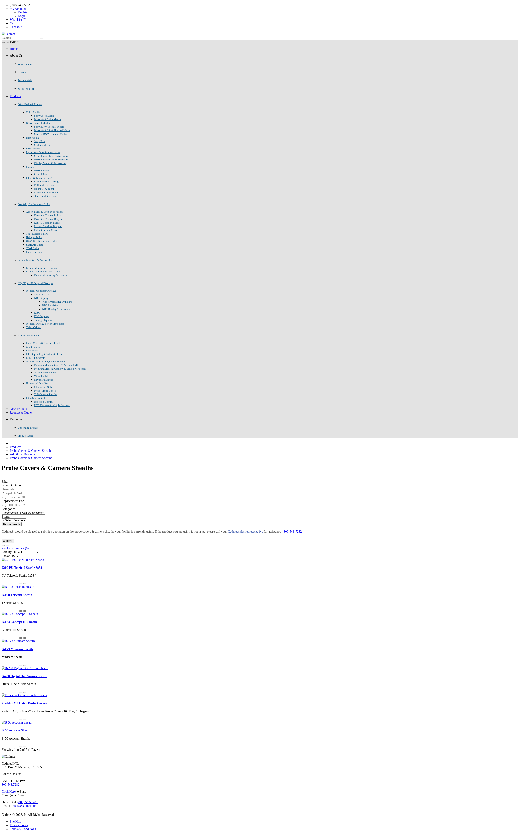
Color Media (33, 112)
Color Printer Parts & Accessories (52, 155)
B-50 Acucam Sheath (16, 730)
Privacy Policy (19, 825)
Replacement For (13, 501)
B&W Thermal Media (38, 123)
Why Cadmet (25, 63)
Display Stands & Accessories (50, 163)
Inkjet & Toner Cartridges (40, 177)
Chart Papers (33, 346)
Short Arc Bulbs (34, 244)
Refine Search (11, 524)
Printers (30, 166)
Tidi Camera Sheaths (45, 394)
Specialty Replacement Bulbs (34, 204)
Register (23, 12)
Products (15, 96)
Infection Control (35, 398)
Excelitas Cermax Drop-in (48, 219)
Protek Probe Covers (45, 390)
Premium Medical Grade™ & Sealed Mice (57, 365)
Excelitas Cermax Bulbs (47, 215)
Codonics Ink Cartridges (47, 181)
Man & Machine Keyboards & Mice (45, 361)
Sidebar (7, 540)
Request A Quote (21, 412)
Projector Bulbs (34, 251)
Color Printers (41, 174)
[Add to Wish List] (20, 583)
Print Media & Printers (30, 104)
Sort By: (7, 552)
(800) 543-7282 (27, 802)
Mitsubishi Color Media (47, 119)
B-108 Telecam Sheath (17, 595)
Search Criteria (11, 485)
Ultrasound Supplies (37, 383)
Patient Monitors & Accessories (35, 260)
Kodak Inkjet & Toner (46, 192)
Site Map (15, 821)
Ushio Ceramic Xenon (46, 230)
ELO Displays (41, 316)
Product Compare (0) (15, 548)
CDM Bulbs (32, 248)
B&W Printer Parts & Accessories (52, 159)
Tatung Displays (43, 320)
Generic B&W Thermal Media (50, 133)
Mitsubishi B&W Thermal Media (52, 130)
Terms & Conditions (23, 829)
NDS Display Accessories (56, 309)
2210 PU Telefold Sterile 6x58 (22, 567)
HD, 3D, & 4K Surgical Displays (35, 283)
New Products (19, 409)
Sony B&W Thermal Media (49, 126)
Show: (6, 556)
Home (14, 48)
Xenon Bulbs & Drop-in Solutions (44, 211)
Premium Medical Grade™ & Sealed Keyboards (60, 368)
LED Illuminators (35, 357)
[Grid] (7, 545)
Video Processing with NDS (57, 301)
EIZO (37, 312)
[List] (3, 545)
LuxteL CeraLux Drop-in (48, 226)
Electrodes (32, 350)
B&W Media (33, 148)
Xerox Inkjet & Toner (45, 196)
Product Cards (25, 435)
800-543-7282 (293, 531)
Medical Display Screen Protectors (45, 323)
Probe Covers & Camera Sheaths (43, 343)
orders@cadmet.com (24, 805)
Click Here (9, 791)
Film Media (32, 137)
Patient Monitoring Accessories (51, 275)
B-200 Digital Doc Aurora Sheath (24, 676)
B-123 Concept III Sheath (19, 622)
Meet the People (27, 88)
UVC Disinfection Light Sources (52, 405)
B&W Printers (41, 170)
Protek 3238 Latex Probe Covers (24, 703)
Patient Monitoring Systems (41, 267)
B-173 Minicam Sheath (17, 649)
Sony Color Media (44, 115)
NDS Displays (41, 298)
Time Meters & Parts (37, 233)
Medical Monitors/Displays (41, 290)
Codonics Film (42, 144)
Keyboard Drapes (43, 379)
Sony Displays (42, 294)
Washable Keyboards (45, 372)
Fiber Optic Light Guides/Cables (44, 354)
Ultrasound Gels (43, 387)
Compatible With (12, 493)
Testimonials (25, 80)
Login (22, 16)
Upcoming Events (28, 427)
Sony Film (40, 141)
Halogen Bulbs (34, 237)
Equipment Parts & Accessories (43, 152)
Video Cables (33, 327)
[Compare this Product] (24, 583)
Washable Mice (42, 376)
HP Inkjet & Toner (44, 188)
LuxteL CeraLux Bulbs (47, 222)
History (22, 72)
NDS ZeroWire (50, 305)
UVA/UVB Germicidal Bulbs (41, 241)
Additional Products (29, 335)
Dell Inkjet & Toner (44, 185)
